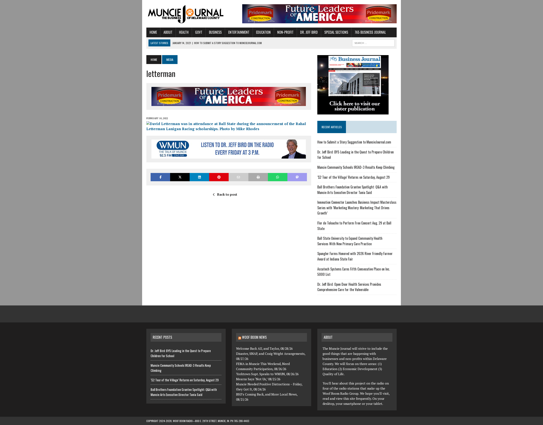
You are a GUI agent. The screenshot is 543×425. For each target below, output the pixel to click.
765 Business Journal (370, 32)
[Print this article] (258, 177)
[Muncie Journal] (186, 13)
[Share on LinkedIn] (199, 177)
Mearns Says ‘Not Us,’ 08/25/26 (258, 379)
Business (215, 32)
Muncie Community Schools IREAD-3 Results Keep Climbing (356, 167)
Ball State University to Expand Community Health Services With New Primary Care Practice (349, 241)
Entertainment (238, 32)
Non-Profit (285, 32)
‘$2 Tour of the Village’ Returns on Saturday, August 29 (353, 177)
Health (184, 32)
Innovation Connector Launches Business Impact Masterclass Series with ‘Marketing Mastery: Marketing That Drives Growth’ (356, 208)
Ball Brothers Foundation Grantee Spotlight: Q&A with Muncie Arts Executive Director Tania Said (352, 189)
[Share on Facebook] (160, 177)
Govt (198, 32)
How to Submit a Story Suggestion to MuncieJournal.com (354, 142)
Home (153, 32)
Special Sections (336, 32)
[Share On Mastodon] (297, 177)
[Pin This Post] (219, 177)
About (168, 32)
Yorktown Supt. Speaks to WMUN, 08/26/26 (267, 374)
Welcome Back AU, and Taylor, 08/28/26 (264, 348)
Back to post (227, 194)
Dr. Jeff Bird (309, 32)
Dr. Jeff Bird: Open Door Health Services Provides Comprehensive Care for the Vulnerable (349, 287)
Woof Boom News (254, 337)
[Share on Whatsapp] (277, 177)
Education (263, 32)
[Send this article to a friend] (238, 177)
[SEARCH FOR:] (373, 42)
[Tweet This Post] (180, 177)
